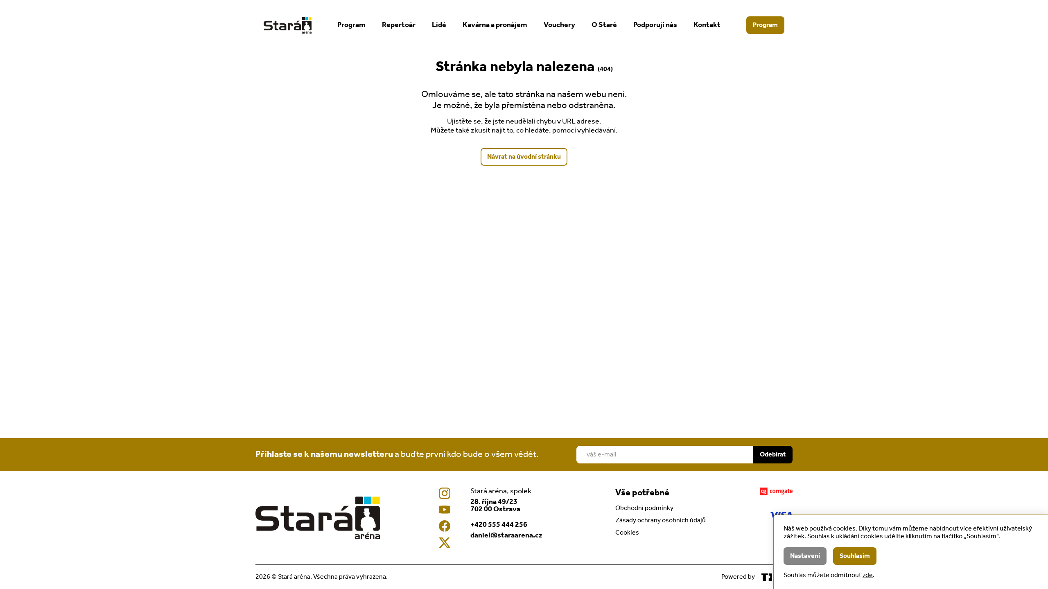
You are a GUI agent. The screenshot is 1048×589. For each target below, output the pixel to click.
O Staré (604, 25)
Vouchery (559, 25)
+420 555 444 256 (498, 524)
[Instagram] (444, 493)
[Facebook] (444, 526)
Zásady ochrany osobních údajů (660, 520)
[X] (444, 542)
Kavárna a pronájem (495, 25)
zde (868, 575)
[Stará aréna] (288, 25)
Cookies (627, 532)
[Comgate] (776, 491)
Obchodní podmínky (644, 508)
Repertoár (399, 25)
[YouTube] (444, 509)
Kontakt (706, 25)
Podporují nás (655, 25)
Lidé (439, 25)
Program (351, 25)
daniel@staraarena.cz (506, 535)
